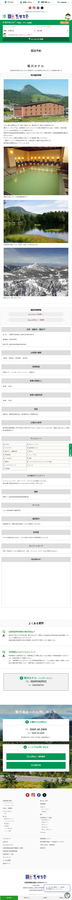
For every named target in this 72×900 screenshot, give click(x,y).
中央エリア (44, 824)
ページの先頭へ (70, 451)
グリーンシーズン (8, 803)
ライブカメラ (7, 838)
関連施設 (44, 811)
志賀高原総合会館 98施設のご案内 (13, 848)
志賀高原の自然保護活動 (10, 851)
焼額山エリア (45, 822)
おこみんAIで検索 (37, 39)
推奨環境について (45, 838)
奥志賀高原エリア (46, 819)
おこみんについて (8, 845)
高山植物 (6, 823)
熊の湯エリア (45, 827)
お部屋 (45, 897)
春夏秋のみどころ (8, 818)
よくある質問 (7, 860)
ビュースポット (46, 809)
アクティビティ (7, 811)
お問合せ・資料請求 (37, 757)
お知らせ (5, 841)
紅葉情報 (6, 826)
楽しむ (5, 816)
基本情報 (9, 897)
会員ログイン (7, 863)
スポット (42, 807)
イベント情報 (7, 830)
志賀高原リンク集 (8, 854)
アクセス (11, 2)
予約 (5, 813)
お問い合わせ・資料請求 (47, 845)
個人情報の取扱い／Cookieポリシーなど (52, 841)
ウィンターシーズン (9, 805)
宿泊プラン (27, 897)
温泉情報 (42, 804)
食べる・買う (44, 800)
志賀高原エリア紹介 (46, 817)
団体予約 (37, 765)
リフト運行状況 (8, 828)
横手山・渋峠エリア (47, 829)
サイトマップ (7, 857)
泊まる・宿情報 (7, 808)
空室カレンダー (63, 897)
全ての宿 (65, 22)
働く (41, 814)
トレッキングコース (9, 821)
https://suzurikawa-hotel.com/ (17, 344)
